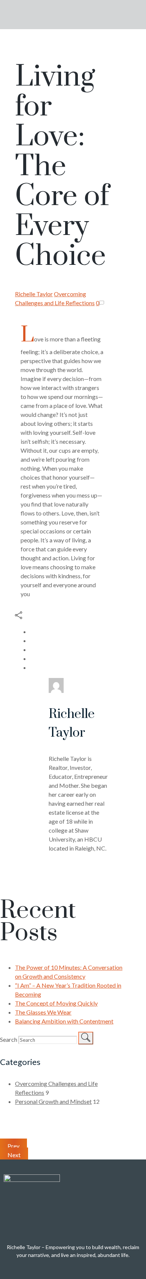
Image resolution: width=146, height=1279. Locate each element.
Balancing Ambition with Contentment (64, 1021)
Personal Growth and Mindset (53, 1101)
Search (8, 1039)
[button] (127, 14)
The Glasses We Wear (43, 1012)
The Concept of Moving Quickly (56, 1003)
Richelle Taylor (34, 293)
